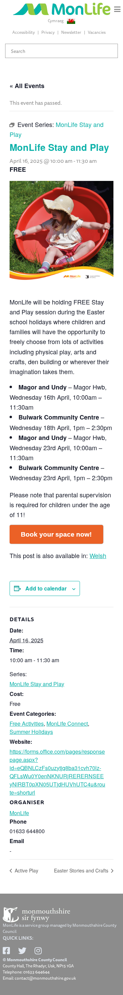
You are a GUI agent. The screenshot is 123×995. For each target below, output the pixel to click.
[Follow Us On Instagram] (38, 950)
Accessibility (23, 32)
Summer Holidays (31, 732)
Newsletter (71, 32)
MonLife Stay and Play (37, 684)
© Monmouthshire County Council (35, 960)
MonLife (19, 813)
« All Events (27, 85)
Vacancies (97, 32)
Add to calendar (46, 588)
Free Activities (27, 723)
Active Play (25, 870)
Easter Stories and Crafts (82, 870)
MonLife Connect (67, 723)
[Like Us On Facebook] (6, 950)
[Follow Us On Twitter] (22, 950)
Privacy (48, 32)
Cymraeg (56, 21)
